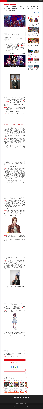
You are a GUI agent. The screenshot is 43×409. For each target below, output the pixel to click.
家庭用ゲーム (8, 4)
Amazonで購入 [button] (6, 392)
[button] (27, 387)
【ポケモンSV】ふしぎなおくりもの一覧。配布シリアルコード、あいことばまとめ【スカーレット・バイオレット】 (36, 69)
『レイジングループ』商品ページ (14, 369)
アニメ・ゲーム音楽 (20, 380)
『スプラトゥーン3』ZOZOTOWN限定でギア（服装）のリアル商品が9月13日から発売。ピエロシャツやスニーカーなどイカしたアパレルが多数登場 (33, 24)
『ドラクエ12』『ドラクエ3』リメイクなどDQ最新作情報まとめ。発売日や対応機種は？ (30, 55)
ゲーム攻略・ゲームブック (9, 380)
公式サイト (23, 350)
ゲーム (5, 380)
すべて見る (26, 377)
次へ (18, 362)
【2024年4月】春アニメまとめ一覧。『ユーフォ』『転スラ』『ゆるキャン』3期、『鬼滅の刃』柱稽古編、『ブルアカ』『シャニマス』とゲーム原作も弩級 (36, 55)
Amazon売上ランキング (7, 377)
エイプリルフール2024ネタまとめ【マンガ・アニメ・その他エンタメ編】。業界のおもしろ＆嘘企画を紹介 (36, 62)
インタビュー (5, 4)
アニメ (16, 380)
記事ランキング (30, 16)
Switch (13, 4)
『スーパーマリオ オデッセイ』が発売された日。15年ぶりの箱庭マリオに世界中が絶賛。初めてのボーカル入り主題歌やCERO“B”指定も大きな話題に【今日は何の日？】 (33, 34)
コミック (14, 380)
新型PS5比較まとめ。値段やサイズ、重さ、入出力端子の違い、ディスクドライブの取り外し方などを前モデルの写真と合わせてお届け (30, 69)
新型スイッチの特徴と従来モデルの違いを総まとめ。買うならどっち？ (30, 62)
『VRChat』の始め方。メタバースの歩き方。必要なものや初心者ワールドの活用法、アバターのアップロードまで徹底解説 (33, 45)
